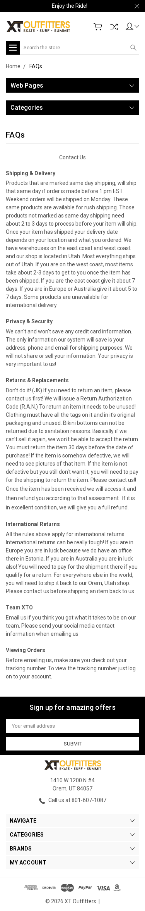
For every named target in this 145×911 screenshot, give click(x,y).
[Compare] (114, 26)
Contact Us (72, 157)
